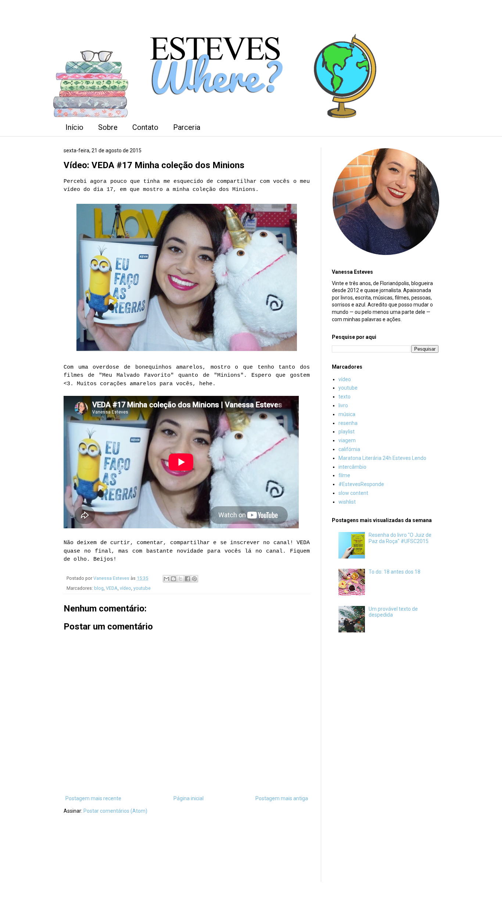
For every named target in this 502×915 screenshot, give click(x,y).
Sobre (108, 127)
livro (343, 405)
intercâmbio (352, 467)
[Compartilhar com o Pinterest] (194, 578)
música (346, 414)
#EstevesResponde (361, 484)
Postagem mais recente (93, 798)
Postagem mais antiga (281, 798)
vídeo (125, 588)
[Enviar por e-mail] (166, 578)
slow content (353, 493)
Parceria (186, 127)
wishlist (347, 502)
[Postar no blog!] (173, 578)
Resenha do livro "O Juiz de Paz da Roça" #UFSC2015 (400, 538)
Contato (145, 127)
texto (344, 397)
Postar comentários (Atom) (115, 811)
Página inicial (188, 798)
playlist (346, 432)
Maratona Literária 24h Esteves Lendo (382, 458)
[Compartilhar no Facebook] (187, 578)
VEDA (112, 588)
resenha (348, 423)
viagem (347, 440)
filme (344, 475)
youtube (142, 588)
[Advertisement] (385, 760)
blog (99, 588)
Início (74, 127)
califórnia (349, 449)
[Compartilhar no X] (180, 578)
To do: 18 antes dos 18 (394, 572)
